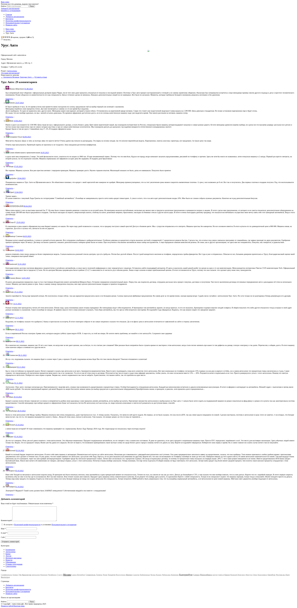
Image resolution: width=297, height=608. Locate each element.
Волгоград (5, 577)
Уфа (20, 575)
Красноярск (262, 575)
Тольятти (111, 575)
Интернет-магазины (13, 558)
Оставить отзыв (40, 77)
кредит (215, 575)
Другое (8, 556)
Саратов (136, 575)
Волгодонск (120, 575)
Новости (9, 560)
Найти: (3, 6)
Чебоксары (166, 575)
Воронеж (44, 575)
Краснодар (26, 575)
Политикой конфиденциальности (27, 525)
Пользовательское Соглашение (18, 23)
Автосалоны (12, 71)
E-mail (4, 533)
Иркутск (249, 575)
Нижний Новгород (237, 575)
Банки (8, 554)
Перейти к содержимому (11, 11)
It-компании (10, 550)
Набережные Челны (148, 575)
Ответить (9, 99)
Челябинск (52, 575)
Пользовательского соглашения (64, 525)
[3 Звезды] (5, 37)
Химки (15, 575)
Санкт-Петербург (78, 575)
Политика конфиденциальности (18, 21)
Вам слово (5, 2)
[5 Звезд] (9, 37)
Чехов (105, 575)
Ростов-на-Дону (283, 575)
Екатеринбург (186, 574)
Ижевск (129, 575)
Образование (11, 562)
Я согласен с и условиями (40, 525)
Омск (255, 575)
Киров (227, 575)
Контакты (9, 19)
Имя (3, 529)
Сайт (3, 537)
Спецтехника (11, 566)
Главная (9, 15)
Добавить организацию (10, 9)
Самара (196, 575)
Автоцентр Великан (10, 77)
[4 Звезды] (7, 37)
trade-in (221, 575)
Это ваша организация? (10, 73)
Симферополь (6, 575)
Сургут (60, 575)
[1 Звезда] (2, 37)
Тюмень (99, 575)
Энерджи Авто (27, 77)
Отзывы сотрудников (14, 564)
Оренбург (271, 575)
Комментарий (6, 520)
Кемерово (175, 575)
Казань (158, 575)
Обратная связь (19, 606)
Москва (67, 574)
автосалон (36, 575)
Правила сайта (11, 25)
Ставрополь (91, 575)
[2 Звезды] (4, 37)
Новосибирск (206, 575)
